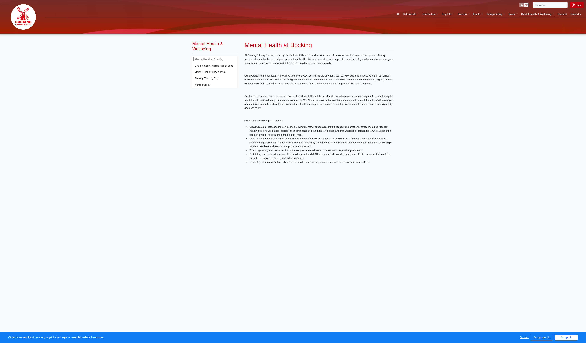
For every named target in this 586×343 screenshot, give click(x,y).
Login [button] (578, 5)
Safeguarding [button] (494, 14)
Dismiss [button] (524, 337)
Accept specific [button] (542, 337)
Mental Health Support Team (210, 72)
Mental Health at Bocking (209, 59)
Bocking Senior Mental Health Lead (214, 65)
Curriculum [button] (429, 14)
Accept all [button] (566, 337)
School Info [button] (409, 14)
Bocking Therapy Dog (206, 78)
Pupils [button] (476, 14)
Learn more (97, 337)
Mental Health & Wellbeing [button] (536, 14)
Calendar (576, 14)
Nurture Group (202, 84)
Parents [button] (462, 14)
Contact (562, 14)
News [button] (511, 14)
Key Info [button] (446, 14)
